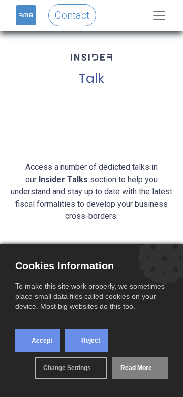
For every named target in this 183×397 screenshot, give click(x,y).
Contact (72, 15)
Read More (136, 368)
